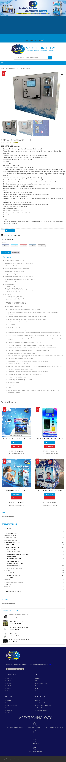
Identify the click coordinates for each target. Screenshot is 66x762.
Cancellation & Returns (41, 683)
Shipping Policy (39, 686)
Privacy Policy (10, 708)
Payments (37, 678)
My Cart (9, 688)
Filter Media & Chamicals (41, 710)
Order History (10, 681)
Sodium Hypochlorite (11, 533)
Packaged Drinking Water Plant (12, 542)
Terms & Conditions (12, 705)
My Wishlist (9, 683)
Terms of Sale (10, 703)
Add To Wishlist (20, 453)
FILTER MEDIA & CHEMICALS (11, 531)
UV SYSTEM (10, 577)
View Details (17, 446)
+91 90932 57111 (35, 743)
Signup (36, 688)
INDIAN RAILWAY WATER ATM (16, 490)
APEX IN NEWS (8, 528)
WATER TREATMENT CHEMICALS (12, 589)
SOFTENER (7, 580)
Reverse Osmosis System (41, 703)
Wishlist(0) (37, 40)
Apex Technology (40, 48)
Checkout (9, 691)
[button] (62, 74)
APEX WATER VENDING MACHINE (50, 490)
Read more (51, 664)
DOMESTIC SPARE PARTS (13, 575)
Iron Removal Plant (40, 708)
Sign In (36, 691)
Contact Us (9, 710)
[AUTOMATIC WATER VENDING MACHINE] (16, 422)
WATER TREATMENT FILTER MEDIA (12, 591)
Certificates (10, 712)
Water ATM (9, 68)
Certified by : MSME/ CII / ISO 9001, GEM (33, 35)
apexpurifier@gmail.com (35, 751)
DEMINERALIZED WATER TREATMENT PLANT (18, 554)
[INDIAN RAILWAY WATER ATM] (16, 474)
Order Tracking (10, 686)
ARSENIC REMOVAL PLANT (13, 552)
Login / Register (29, 40)
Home (2, 68)
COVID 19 (8, 584)
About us (9, 700)
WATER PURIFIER (10, 572)
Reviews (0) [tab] (15, 252)
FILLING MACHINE (11, 556)
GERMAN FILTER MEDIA (10, 535)
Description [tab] (6, 252)
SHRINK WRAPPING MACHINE (14, 568)
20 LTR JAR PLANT (11, 549)
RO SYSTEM (7, 570)
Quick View (13, 453)
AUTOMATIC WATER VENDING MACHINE (16, 439)
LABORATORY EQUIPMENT (11, 540)
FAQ (36, 681)
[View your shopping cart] (42, 40)
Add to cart (11, 230)
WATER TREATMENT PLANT (12, 547)
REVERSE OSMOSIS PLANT (13, 566)
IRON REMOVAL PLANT (10, 538)
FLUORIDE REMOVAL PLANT (14, 559)
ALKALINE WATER (10, 545)
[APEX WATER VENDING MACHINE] (49, 474)
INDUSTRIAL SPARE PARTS (13, 561)
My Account (10, 678)
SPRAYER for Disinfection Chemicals (13, 582)
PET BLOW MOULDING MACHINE (15, 563)
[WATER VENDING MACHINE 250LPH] (49, 422)
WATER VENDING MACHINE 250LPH (50, 439)
